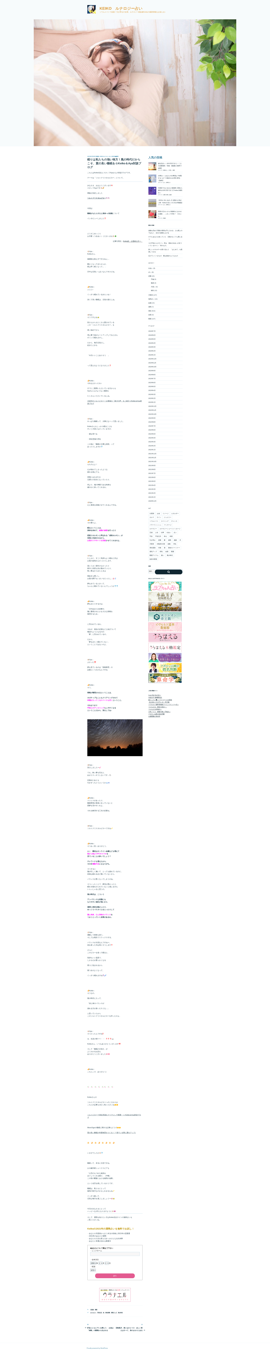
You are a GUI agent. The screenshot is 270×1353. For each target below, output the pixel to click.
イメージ (166, 513)
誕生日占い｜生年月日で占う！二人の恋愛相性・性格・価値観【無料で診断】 (170, 166)
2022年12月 (152, 406)
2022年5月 (152, 434)
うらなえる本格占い (155, 709)
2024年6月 (152, 335)
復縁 (164, 218)
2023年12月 (152, 359)
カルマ (152, 517)
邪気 (161, 551)
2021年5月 (152, 481)
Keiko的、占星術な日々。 (133, 241)
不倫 (152, 279)
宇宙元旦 (99, 1312)
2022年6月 (152, 430)
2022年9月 (152, 418)
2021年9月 (152, 465)
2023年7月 (152, 378)
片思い (170, 170)
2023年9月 (152, 370)
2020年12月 (152, 501)
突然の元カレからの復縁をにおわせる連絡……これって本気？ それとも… (170, 214)
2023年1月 (152, 402)
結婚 (170, 194)
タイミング (165, 521)
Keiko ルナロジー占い (121, 8)
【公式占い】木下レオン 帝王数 (158, 702)
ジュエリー (167, 517)
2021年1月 (152, 497)
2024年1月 (152, 355)
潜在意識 (107, 1312)
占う (115, 1276)
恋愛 (164, 194)
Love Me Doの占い (154, 695)
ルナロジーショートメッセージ (170, 529)
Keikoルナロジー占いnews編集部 (109, 156)
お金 (158, 513)
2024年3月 (152, 347)
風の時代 (120, 1312)
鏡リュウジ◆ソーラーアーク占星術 (160, 700)
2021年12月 (152, 454)
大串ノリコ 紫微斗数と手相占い (159, 712)
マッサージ (167, 525)
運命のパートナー (174, 548)
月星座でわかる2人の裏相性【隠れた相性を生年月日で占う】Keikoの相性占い (170, 190)
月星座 (92, 1309)
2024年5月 (152, 339)
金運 (149, 315)
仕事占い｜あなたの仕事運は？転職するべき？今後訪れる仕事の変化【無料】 (170, 178)
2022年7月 (152, 426)
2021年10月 (152, 461)
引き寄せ (152, 540)
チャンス (174, 521)
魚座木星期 (153, 559)
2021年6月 (152, 477)
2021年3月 (152, 489)
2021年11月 (152, 457)
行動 (159, 548)
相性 (174, 170)
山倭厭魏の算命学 (154, 716)
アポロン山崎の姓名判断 (156, 714)
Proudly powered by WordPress (97, 1348)
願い (162, 555)
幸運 (171, 536)
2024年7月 (152, 331)
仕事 (162, 532)
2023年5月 (152, 386)
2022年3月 (152, 442)
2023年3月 (152, 394)
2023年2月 (152, 398)
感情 (169, 540)
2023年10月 (152, 367)
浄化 (174, 544)
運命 (149, 311)
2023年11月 (152, 363)
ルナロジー (93, 1312)
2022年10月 (152, 414)
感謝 (175, 540)
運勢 (149, 307)
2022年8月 (152, 422)
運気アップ (114, 1312)
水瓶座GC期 (161, 544)
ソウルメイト (154, 521)
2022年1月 (152, 450)
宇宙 (151, 536)
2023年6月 (152, 382)
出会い (150, 268)
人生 (156, 532)
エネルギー (175, 513)
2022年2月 (152, 446)
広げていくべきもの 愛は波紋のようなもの (163, 256)
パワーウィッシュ (155, 525)
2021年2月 (152, 493)
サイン (159, 517)
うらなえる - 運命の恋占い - (157, 707)
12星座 (152, 513)
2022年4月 (152, 438)
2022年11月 (152, 410)
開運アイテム (154, 555)
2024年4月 (152, 343)
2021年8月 (152, 469)
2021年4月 (152, 485)
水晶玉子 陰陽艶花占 (155, 697)
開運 (96, 1309)
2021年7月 (152, 473)
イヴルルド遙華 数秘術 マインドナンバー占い (163, 704)
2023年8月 (152, 374)
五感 (151, 532)
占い (164, 182)
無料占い (165, 170)
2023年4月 (152, 390)
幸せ (165, 536)
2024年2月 (152, 351)
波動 (169, 544)
